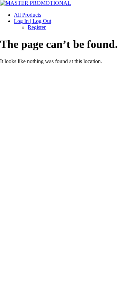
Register (37, 27)
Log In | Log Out (32, 21)
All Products (27, 15)
